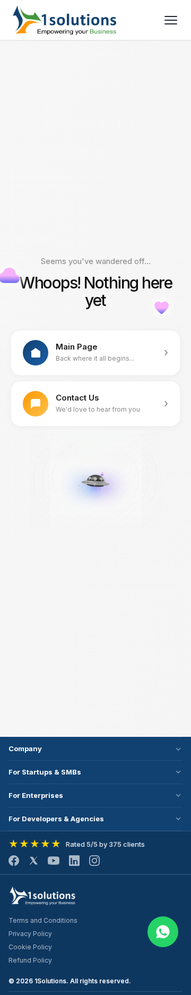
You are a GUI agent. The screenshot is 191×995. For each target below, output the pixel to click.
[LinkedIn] (74, 860)
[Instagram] (94, 860)
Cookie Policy (30, 947)
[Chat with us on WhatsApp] (162, 931)
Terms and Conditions (42, 920)
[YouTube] (53, 860)
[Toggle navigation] (170, 20)
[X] (33, 860)
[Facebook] (13, 860)
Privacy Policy (30, 934)
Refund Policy (30, 960)
